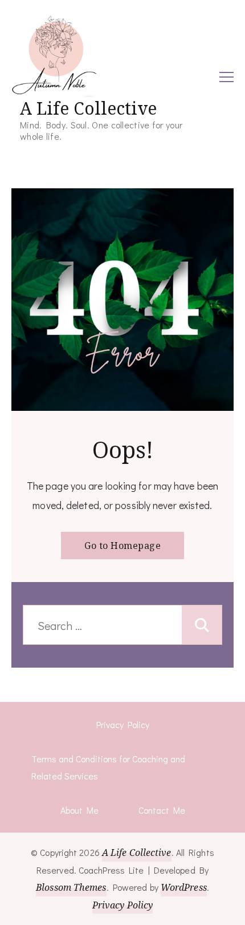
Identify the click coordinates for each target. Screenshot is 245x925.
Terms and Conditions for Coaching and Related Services (108, 767)
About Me (79, 810)
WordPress (184, 887)
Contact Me (161, 810)
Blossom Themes (71, 887)
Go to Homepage (122, 545)
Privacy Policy (122, 724)
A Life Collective (88, 108)
